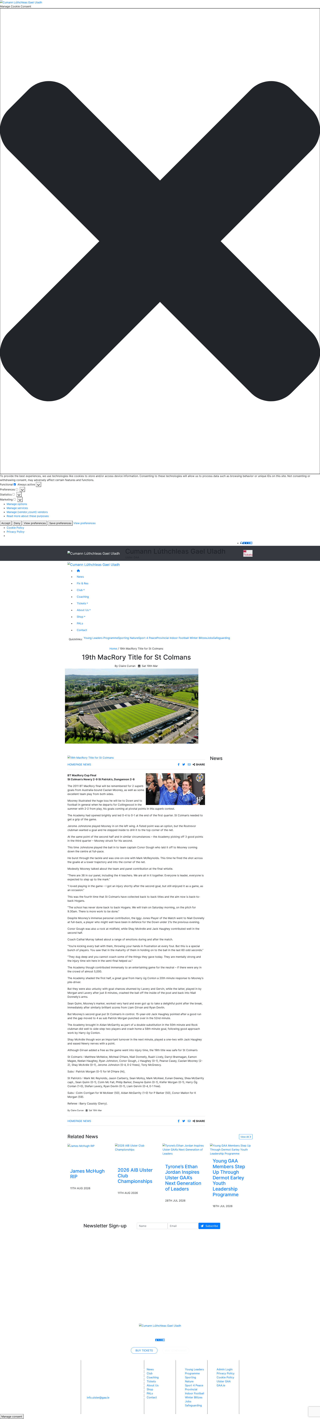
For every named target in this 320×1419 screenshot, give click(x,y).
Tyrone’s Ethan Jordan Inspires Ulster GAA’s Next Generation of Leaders (183, 1178)
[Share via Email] (189, 764)
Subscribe (211, 1226)
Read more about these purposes (28, 516)
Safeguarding (221, 638)
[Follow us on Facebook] (244, 543)
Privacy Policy (15, 531)
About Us (83, 610)
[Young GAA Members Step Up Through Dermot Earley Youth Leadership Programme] (231, 1149)
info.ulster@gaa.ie (98, 1397)
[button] (160, 241)
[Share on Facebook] (179, 764)
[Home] (163, 570)
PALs (80, 623)
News (150, 1369)
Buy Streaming (176, 1350)
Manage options (17, 504)
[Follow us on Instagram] (249, 543)
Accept (5, 523)
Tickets (247, 554)
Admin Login (224, 1369)
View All (245, 1136)
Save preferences (60, 523)
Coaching (83, 596)
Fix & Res (82, 583)
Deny (17, 523)
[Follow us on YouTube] (251, 543)
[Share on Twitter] (184, 764)
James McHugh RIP (87, 1174)
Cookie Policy (15, 527)
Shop (80, 616)
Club (80, 590)
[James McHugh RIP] (81, 1145)
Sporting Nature (128, 638)
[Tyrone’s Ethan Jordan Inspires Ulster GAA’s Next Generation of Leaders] (183, 1149)
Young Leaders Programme (101, 638)
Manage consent (11, 1416)
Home (113, 648)
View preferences (35, 523)
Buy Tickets (144, 1350)
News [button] (80, 576)
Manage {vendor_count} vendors (27, 512)
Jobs (210, 638)
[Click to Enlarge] (136, 758)
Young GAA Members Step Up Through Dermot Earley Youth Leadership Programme (229, 1177)
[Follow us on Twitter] (246, 543)
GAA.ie (221, 1385)
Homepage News (79, 764)
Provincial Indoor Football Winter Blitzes (181, 638)
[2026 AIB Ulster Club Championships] (136, 1147)
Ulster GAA (224, 1381)
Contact (82, 630)
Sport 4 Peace (147, 638)
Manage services (17, 508)
